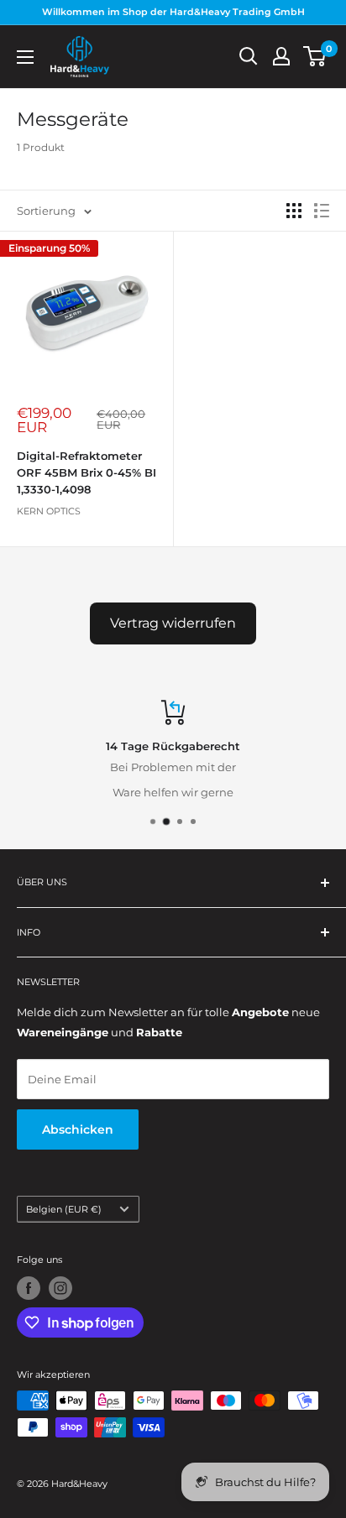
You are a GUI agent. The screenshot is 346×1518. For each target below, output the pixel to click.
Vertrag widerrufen (173, 623)
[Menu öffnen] (25, 57)
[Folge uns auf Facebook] (28, 1288)
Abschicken (77, 1129)
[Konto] (281, 56)
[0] (315, 56)
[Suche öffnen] (248, 56)
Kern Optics (49, 511)
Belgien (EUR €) (64, 1209)
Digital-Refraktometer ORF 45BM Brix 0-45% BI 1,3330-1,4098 (86, 472)
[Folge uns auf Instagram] (60, 1288)
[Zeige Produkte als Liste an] (321, 210)
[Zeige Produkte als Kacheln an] (293, 210)
